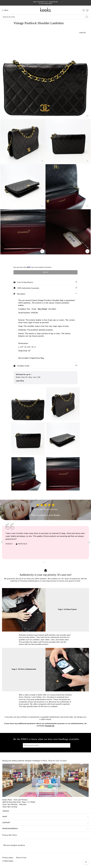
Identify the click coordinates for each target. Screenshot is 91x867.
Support (6, 823)
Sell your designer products (14, 845)
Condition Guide (23, 366)
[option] (45, 2)
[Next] (88, 542)
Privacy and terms (9, 835)
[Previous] (2, 542)
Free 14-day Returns (25, 282)
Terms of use (21, 857)
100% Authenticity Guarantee (28, 288)
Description (21, 294)
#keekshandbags (10, 828)
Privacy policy (7, 857)
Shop (4, 816)
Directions (6, 810)
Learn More (20, 381)
